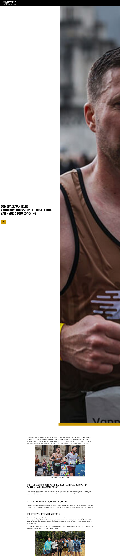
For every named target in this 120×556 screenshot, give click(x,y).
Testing (50, 3)
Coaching (42, 3)
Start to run (60, 3)
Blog (78, 3)
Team (70, 3)
